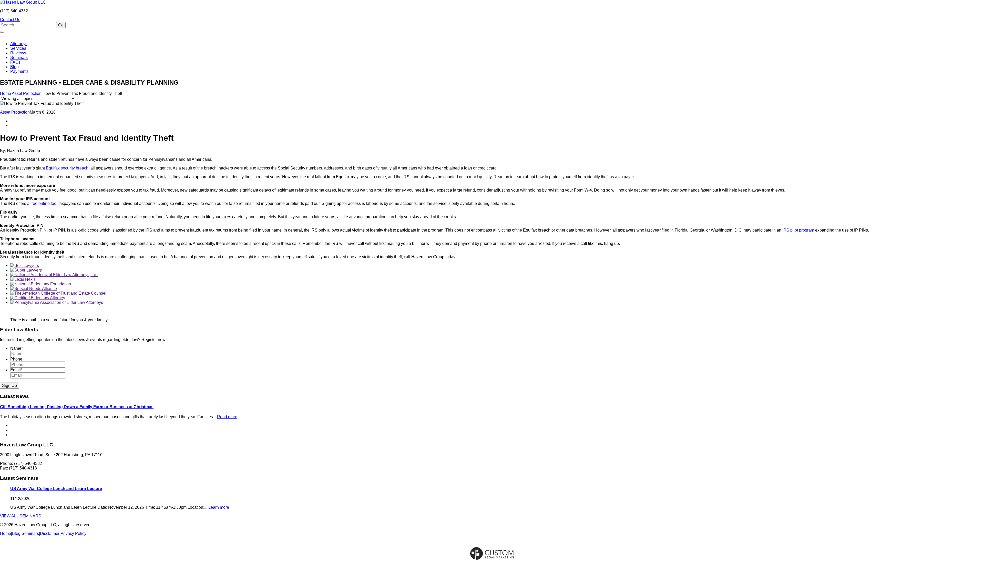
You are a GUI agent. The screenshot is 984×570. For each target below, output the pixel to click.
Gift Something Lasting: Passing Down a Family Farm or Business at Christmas (76, 407)
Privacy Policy (73, 533)
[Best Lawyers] (24, 265)
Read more (227, 417)
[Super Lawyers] (26, 270)
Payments (19, 71)
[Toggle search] (2, 32)
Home (5, 93)
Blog (14, 67)
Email (16, 370)
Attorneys (18, 44)
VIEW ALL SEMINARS (20, 516)
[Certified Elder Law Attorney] (37, 298)
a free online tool (42, 203)
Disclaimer (49, 533)
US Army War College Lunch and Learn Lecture (56, 488)
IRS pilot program (798, 230)
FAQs (15, 62)
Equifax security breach (67, 168)
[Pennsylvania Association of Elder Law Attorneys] (56, 302)
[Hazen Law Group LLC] (23, 2)
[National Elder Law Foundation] (40, 284)
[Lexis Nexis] (23, 279)
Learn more (218, 507)
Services (18, 48)
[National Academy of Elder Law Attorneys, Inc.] (54, 275)
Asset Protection (27, 93)
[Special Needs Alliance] (33, 288)
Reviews (18, 53)
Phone (16, 359)
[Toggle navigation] (2, 36)
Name (16, 348)
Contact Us (10, 19)
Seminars (19, 57)
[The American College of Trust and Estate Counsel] (58, 293)
